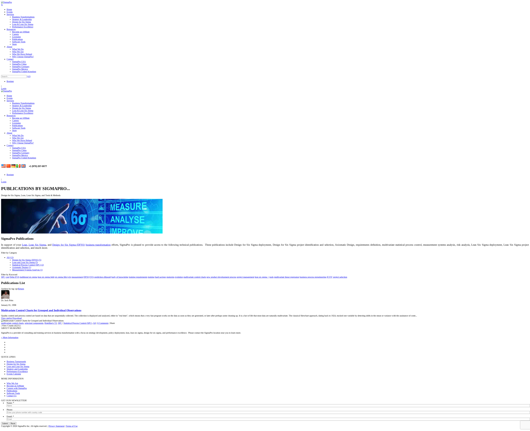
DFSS (86, 277)
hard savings (160, 277)
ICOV (329, 277)
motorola (170, 277)
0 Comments (102, 323)
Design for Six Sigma (16, 364)
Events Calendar (14, 374)
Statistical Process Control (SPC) (28, 265)
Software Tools (13, 393)
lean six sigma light (46, 277)
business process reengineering (313, 277)
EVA (91, 277)
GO (29, 76)
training (151, 277)
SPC (3, 277)
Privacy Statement (56, 426)
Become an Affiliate (15, 386)
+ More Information (9, 337)
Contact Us (11, 396)
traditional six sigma (28, 277)
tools (271, 277)
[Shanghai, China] (8, 167)
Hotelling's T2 (50, 323)
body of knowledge (119, 277)
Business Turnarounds (16, 361)
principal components (34, 323)
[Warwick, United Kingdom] (23, 167)
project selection (340, 277)
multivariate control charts (194, 277)
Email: (9, 416)
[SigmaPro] (6, 2)
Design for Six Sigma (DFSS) (68, 244)
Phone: (10, 410)
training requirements (138, 277)
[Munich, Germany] (13, 167)
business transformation (98, 244)
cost (7, 277)
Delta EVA (14, 277)
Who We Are (12, 383)
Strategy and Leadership (17, 369)
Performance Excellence (17, 371)
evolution (179, 277)
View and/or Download (11, 318)
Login (3, 88)
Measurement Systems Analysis (27, 270)
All (10, 257)
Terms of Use (72, 426)
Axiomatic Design (21, 267)
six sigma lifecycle (63, 277)
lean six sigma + (262, 277)
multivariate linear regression (286, 277)
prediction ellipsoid (102, 277)
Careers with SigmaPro (17, 388)
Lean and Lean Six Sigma (25, 262)
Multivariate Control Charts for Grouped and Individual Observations (41, 310)
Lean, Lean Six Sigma (34, 244)
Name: (9, 403)
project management (245, 277)
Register (10, 81)
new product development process (221, 277)
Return (21, 289)
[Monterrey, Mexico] (18, 167)
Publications (12, 391)
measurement (77, 277)
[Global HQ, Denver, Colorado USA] (3, 167)
